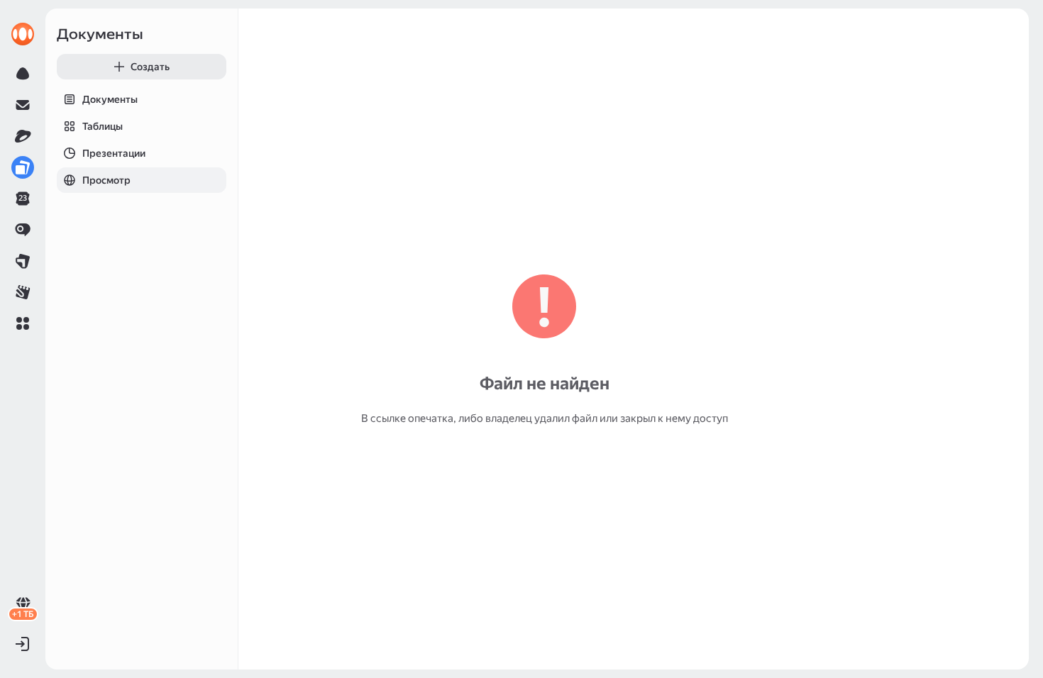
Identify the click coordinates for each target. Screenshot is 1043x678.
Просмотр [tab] (106, 180)
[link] (22, 34)
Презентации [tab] (113, 153)
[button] (22, 323)
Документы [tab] (110, 99)
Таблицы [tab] (102, 126)
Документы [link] (100, 34)
